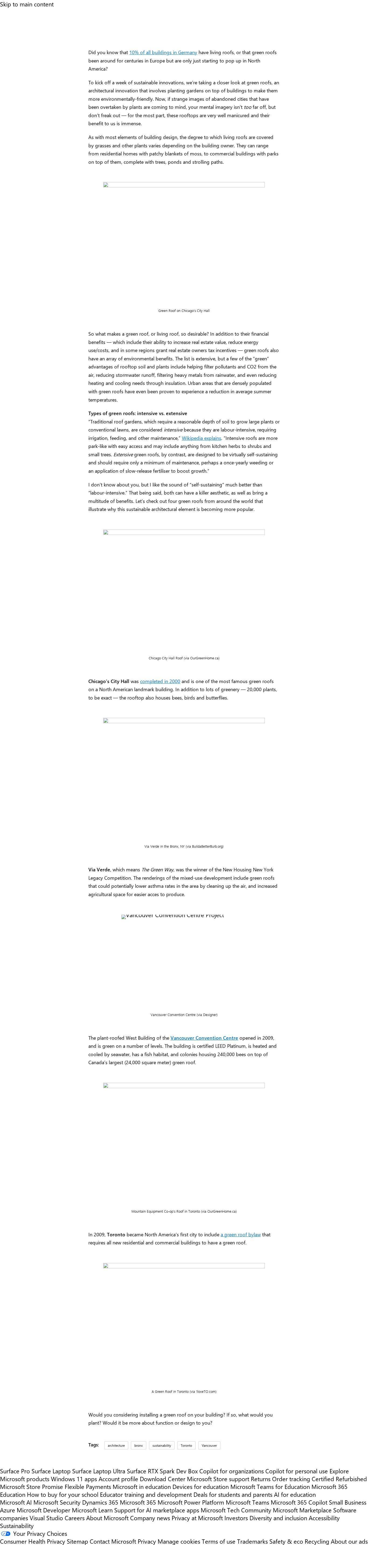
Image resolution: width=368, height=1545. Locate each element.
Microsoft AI (16, 1502)
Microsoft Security (57, 1502)
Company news (150, 1518)
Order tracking (291, 1479)
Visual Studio (46, 1518)
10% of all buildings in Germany (163, 52)
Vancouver (209, 1445)
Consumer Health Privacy (32, 1541)
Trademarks (252, 1541)
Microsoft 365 (138, 1502)
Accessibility (324, 1518)
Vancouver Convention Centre (204, 1038)
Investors (236, 1518)
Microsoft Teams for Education (270, 1486)
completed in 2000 (160, 681)
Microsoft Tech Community (236, 1510)
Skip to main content (27, 4)
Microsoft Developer (43, 1510)
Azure (7, 1510)
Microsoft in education (142, 1486)
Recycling (317, 1541)
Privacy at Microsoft (197, 1518)
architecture (116, 1445)
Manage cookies (179, 1541)
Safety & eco (286, 1541)
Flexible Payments (88, 1486)
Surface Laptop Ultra (98, 1471)
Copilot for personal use (296, 1471)
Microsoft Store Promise (31, 1486)
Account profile (118, 1479)
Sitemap (77, 1541)
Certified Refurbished (339, 1479)
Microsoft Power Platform (191, 1502)
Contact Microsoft (113, 1541)
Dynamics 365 (100, 1502)
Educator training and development (146, 1494)
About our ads (349, 1541)
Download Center (162, 1479)
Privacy (148, 1541)
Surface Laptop (51, 1471)
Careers (75, 1518)
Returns (260, 1479)
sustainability (161, 1445)
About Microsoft (107, 1518)
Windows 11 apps (74, 1479)
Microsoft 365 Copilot (299, 1502)
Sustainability (17, 1525)
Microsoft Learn (92, 1510)
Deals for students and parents (232, 1494)
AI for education (295, 1494)
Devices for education (200, 1486)
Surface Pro (15, 1471)
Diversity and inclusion (278, 1518)
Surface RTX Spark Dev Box (162, 1471)
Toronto (186, 1445)
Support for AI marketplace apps (156, 1510)
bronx (138, 1445)
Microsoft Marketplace (302, 1510)
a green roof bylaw (241, 1234)
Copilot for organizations (231, 1471)
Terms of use (218, 1541)
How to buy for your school (62, 1494)
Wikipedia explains (201, 438)
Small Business (347, 1502)
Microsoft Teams (247, 1502)
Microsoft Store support (218, 1479)
